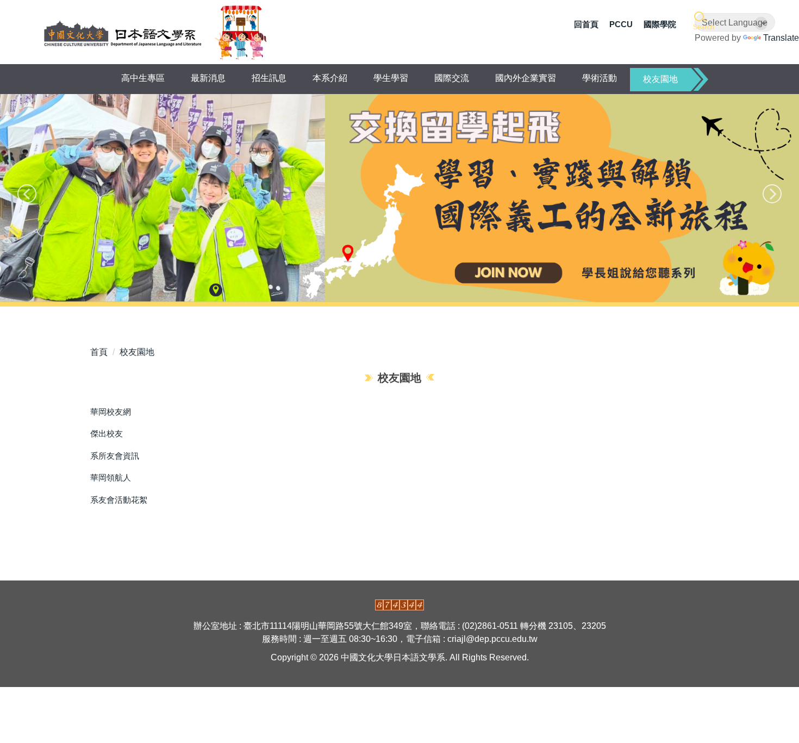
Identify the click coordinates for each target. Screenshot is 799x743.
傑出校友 (106, 433)
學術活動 (599, 78)
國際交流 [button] (451, 78)
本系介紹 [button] (330, 78)
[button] (702, 21)
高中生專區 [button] (143, 78)
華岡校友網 (110, 411)
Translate (781, 37)
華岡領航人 (110, 477)
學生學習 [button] (390, 78)
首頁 (99, 352)
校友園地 (660, 79)
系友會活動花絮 (118, 499)
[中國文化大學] (122, 32)
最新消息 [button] (208, 78)
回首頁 (586, 24)
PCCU (621, 24)
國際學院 (660, 24)
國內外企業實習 (525, 78)
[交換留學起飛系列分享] (399, 198)
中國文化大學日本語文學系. (395, 657)
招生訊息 (269, 78)
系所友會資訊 (114, 455)
